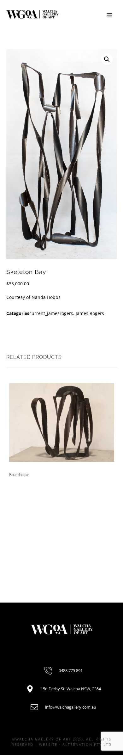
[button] (107, 59)
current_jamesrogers (51, 313)
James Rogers (90, 313)
